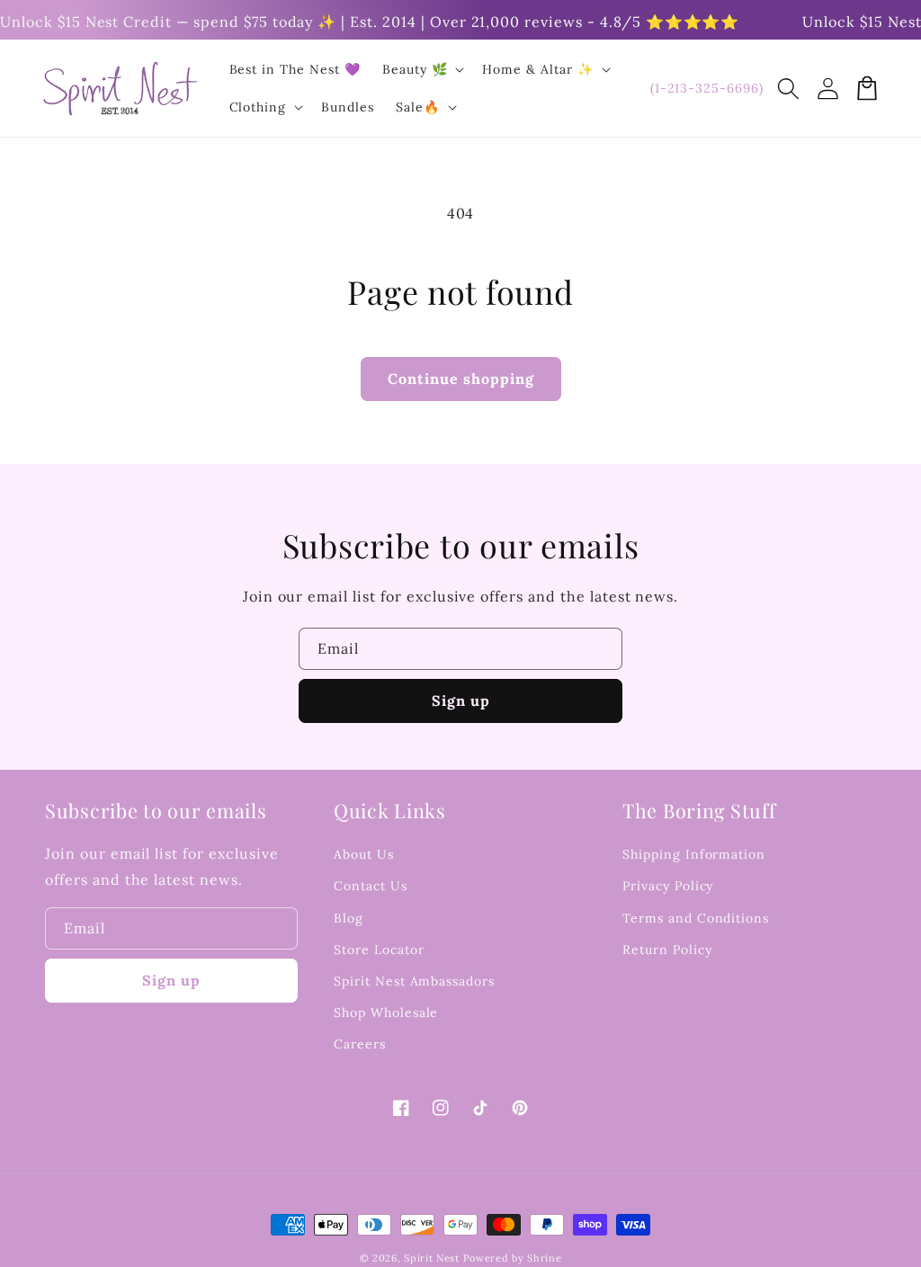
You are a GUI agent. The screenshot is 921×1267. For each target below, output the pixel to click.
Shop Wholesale (386, 1012)
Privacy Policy (667, 886)
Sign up (461, 700)
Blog (348, 918)
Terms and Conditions (695, 918)
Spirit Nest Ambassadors (414, 981)
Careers (360, 1044)
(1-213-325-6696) (707, 88)
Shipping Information (693, 854)
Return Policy (666, 949)
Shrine (544, 1258)
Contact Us (370, 886)
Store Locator (379, 949)
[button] (788, 88)
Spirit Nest (432, 1258)
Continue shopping (461, 379)
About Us (364, 854)
